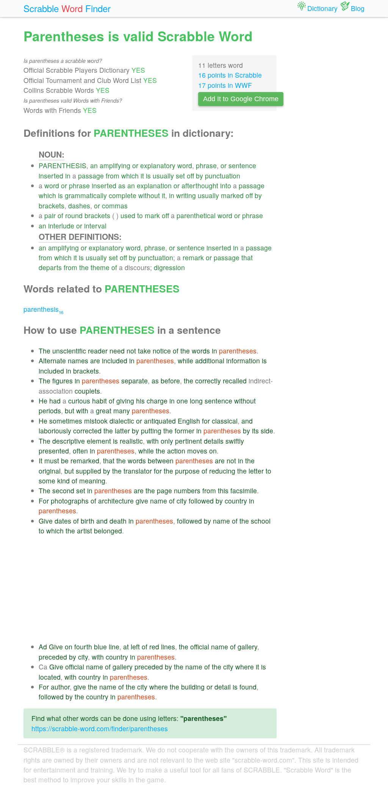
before (170, 380)
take (144, 350)
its (255, 430)
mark (152, 215)
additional (209, 360)
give (142, 500)
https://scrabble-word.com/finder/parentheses (99, 728)
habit (99, 400)
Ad (43, 646)
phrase (206, 165)
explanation (154, 185)
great (103, 410)
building (193, 686)
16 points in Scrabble (230, 75)
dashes (79, 205)
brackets (51, 205)
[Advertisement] (158, 589)
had (55, 400)
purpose (187, 470)
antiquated (160, 420)
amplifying (115, 165)
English (189, 420)
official (199, 646)
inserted (51, 175)
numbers (187, 490)
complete (122, 195)
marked (232, 195)
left (135, 646)
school (261, 520)
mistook (96, 420)
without (149, 195)
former (184, 430)
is (148, 175)
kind (63, 480)
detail (222, 686)
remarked (84, 460)
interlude (61, 225)
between (161, 460)
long (196, 400)
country (236, 500)
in (67, 175)
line (114, 646)
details (214, 441)
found (248, 686)
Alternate (52, 360)
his (140, 400)
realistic (131, 441)
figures (62, 380)
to (140, 215)
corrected (87, 430)
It (40, 460)
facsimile (243, 490)
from (112, 175)
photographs (70, 500)
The (44, 350)
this (223, 490)
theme (100, 267)
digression (169, 267)
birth (87, 520)
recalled (235, 380)
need (117, 350)
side (267, 430)
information (243, 360)
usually (163, 175)
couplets (87, 391)
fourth (83, 646)
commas (115, 205)
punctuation (222, 175)
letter (256, 470)
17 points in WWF (225, 85)
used (127, 215)
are (95, 360)
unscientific (69, 350)
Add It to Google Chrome (240, 99)
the (84, 267)
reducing (222, 470)
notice (162, 350)
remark (193, 257)
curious (79, 400)
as (121, 185)
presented (54, 450)
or (135, 165)
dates (63, 520)
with (82, 410)
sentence (242, 165)
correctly (208, 380)
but (69, 410)
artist (84, 530)
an (94, 165)
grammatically (86, 195)
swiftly (234, 441)
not (131, 350)
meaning (92, 480)
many (121, 410)
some (47, 480)
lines (168, 646)
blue (100, 646)
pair (50, 215)
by (199, 175)
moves (197, 450)
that (247, 257)
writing (186, 195)
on (213, 450)
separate (134, 380)
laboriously (55, 430)
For (44, 500)
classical (225, 420)
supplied (88, 470)
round (74, 215)
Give (46, 520)
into (225, 185)
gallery (247, 646)
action (176, 450)
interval (95, 225)
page (164, 490)
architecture (116, 500)
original (50, 470)
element (99, 441)
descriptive (68, 441)
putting (151, 430)
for (206, 420)
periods (50, 410)
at (126, 646)
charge (157, 400)
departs (50, 267)
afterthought (199, 185)
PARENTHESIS (62, 165)
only (167, 441)
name (158, 500)
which (130, 175)
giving (125, 400)
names (78, 360)
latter (122, 430)
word (184, 165)
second (63, 490)
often (80, 450)
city (182, 500)
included (114, 360)
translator (138, 470)
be (65, 460)
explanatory (157, 165)
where (244, 666)
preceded (53, 656)
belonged (108, 530)
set (180, 175)
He (43, 400)
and (247, 420)
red (154, 646)
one (182, 400)
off (190, 175)
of (60, 215)
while (185, 360)
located (50, 677)
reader (98, 350)
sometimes (65, 420)
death (118, 520)
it (142, 175)
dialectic (122, 420)
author (60, 686)
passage (91, 175)
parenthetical (196, 215)
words (201, 350)
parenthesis (43, 309)
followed (201, 500)
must (51, 460)
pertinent (188, 441)
